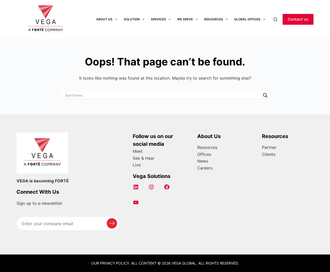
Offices (204, 154)
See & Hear (143, 158)
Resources (213, 19)
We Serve (185, 19)
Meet (138, 151)
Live (137, 164)
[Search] (275, 19)
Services (158, 19)
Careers (204, 168)
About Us (104, 19)
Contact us (298, 19)
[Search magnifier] (265, 95)
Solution (132, 19)
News (202, 161)
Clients (268, 154)
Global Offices (247, 19)
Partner (269, 147)
